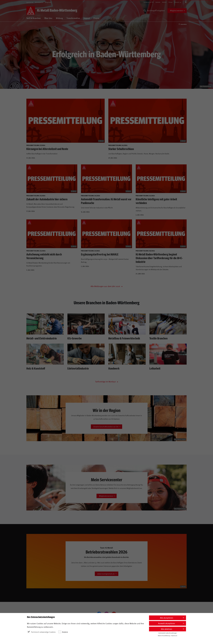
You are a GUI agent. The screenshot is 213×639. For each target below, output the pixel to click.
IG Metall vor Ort (149, 2)
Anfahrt (164, 2)
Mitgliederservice (106, 496)
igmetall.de (29, 2)
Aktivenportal (39, 2)
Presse (170, 2)
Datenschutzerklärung (164, 635)
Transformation (73, 18)
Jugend (87, 18)
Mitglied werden (176, 10)
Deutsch (176, 2)
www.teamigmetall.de (106, 573)
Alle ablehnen (166, 629)
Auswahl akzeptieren (166, 623)
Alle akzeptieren (166, 617)
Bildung (59, 18)
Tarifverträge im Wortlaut (105, 381)
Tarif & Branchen (33, 18)
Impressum (174, 635)
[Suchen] (144, 10)
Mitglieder (48, 2)
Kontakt (158, 2)
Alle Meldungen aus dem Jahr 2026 (106, 286)
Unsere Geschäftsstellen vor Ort (105, 426)
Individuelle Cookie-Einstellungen (167, 633)
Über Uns (48, 18)
